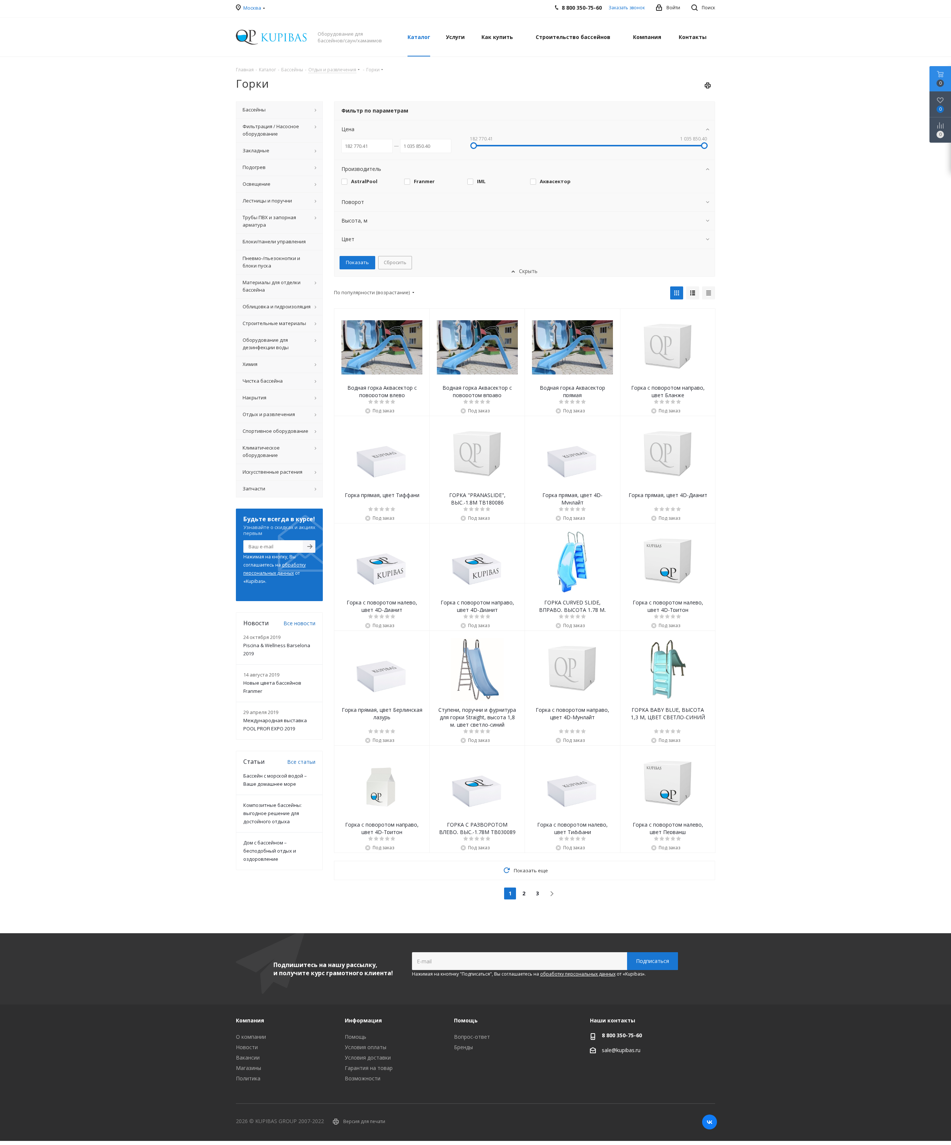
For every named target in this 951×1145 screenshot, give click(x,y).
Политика (248, 1078)
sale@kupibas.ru (621, 1050)
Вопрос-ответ (472, 1036)
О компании (251, 1036)
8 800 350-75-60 (622, 1035)
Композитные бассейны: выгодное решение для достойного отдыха (272, 813)
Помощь (355, 1036)
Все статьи (301, 761)
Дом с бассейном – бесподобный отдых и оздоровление (269, 850)
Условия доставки (368, 1057)
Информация (363, 1020)
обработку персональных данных (578, 974)
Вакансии (248, 1057)
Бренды (463, 1047)
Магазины (248, 1067)
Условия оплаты (365, 1047)
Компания (250, 1020)
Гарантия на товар (369, 1067)
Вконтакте (709, 1122)
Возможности (362, 1078)
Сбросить (395, 262)
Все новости (299, 623)
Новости (247, 1047)
